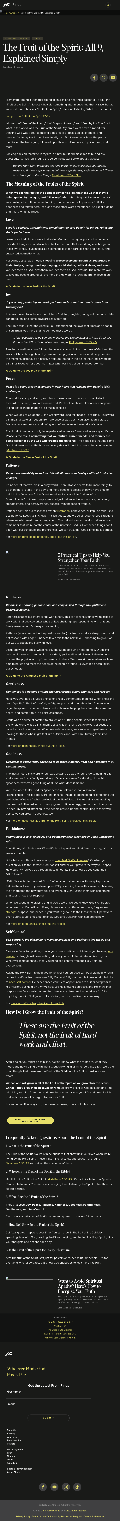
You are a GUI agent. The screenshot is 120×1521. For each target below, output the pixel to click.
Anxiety (11, 1433)
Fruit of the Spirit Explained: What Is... (60, 1337)
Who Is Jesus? (60, 1325)
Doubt (10, 1459)
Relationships (14, 1440)
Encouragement (15, 1449)
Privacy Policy (23, 1516)
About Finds (13, 1472)
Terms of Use (39, 1516)
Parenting (12, 1430)
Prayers (11, 1443)
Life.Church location (75, 1510)
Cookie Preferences (94, 1516)
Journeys (12, 1437)
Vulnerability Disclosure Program (64, 1516)
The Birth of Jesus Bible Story (60, 1321)
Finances (12, 1456)
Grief (9, 1453)
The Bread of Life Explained (60, 1329)
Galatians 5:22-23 (17, 1163)
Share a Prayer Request (19, 1468)
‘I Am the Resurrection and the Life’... (60, 1333)
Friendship (12, 1463)
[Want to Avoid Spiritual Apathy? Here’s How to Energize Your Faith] (60, 1289)
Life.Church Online (50, 1510)
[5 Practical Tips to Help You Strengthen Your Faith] (60, 562)
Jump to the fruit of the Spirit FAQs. (28, 116)
